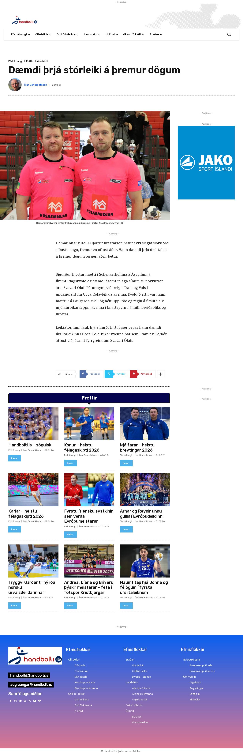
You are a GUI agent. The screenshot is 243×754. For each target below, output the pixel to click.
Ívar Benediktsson (35, 85)
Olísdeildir (43, 61)
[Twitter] (25, 701)
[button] (229, 34)
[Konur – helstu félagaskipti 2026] (89, 423)
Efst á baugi (15, 61)
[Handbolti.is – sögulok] (33, 423)
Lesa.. (14, 458)
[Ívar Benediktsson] (15, 84)
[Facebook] (10, 701)
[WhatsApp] (30, 701)
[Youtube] (34, 701)
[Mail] (20, 701)
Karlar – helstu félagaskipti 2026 (26, 514)
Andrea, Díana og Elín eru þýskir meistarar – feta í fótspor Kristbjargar (88, 587)
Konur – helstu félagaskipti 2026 (81, 447)
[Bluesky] (39, 701)
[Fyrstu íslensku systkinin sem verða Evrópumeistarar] (89, 489)
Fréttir (29, 61)
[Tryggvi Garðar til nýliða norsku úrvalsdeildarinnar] (33, 561)
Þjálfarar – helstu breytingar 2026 (137, 447)
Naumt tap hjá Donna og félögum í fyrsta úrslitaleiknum (144, 587)
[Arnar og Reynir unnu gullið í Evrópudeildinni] (145, 489)
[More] (161, 374)
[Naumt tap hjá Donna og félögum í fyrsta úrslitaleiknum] (145, 561)
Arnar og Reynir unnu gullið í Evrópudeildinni (141, 514)
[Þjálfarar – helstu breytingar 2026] (145, 423)
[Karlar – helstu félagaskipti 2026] (33, 489)
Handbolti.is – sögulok (29, 445)
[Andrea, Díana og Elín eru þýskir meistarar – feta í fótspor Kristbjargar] (89, 561)
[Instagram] (15, 701)
